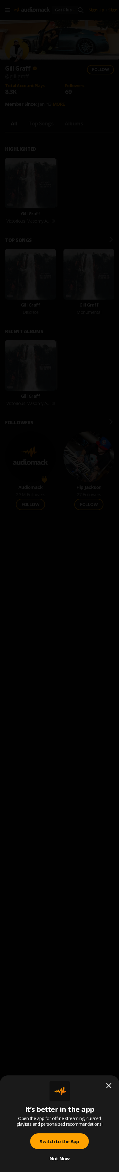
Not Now (60, 1158)
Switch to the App (59, 1141)
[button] (59, 586)
